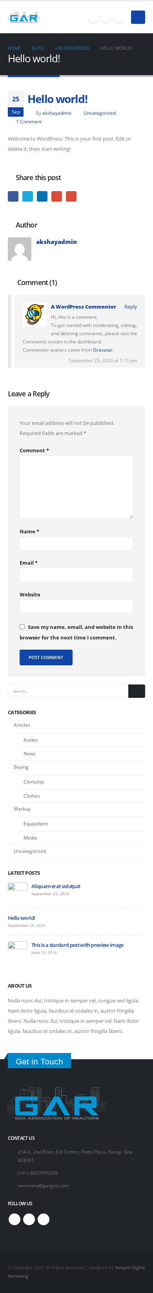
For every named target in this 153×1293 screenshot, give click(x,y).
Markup (22, 808)
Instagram (29, 1219)
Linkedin (118, 17)
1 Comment (29, 121)
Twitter (105, 17)
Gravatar (103, 350)
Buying (21, 767)
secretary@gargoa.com (43, 1185)
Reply (130, 306)
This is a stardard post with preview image (77, 944)
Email (71, 196)
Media (30, 837)
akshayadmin (56, 113)
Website (30, 594)
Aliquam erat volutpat (55, 886)
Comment (34, 450)
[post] (17, 891)
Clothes (32, 796)
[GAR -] (24, 17)
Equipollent (36, 823)
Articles (22, 725)
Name (29, 531)
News (30, 753)
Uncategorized (100, 113)
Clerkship (34, 781)
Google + (56, 196)
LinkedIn (42, 196)
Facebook (92, 17)
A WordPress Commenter (83, 306)
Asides (31, 740)
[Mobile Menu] (138, 17)
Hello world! (21, 917)
